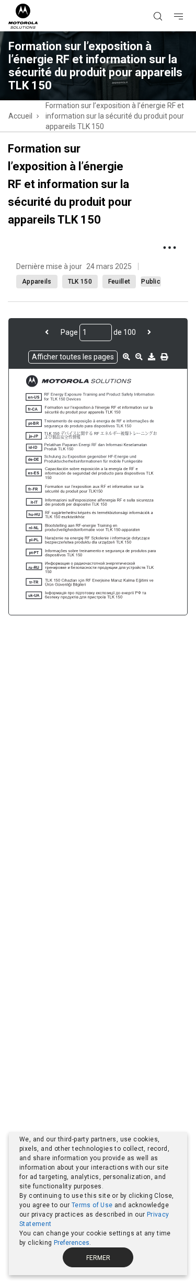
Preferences (71, 1242)
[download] (151, 357)
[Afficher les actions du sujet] (169, 247)
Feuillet (119, 281)
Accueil (20, 116)
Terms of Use (92, 1205)
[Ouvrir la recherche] (171, 0)
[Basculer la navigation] (188, 0)
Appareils (37, 281)
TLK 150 (80, 281)
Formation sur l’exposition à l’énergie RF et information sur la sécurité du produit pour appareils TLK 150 (114, 116)
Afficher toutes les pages (73, 357)
